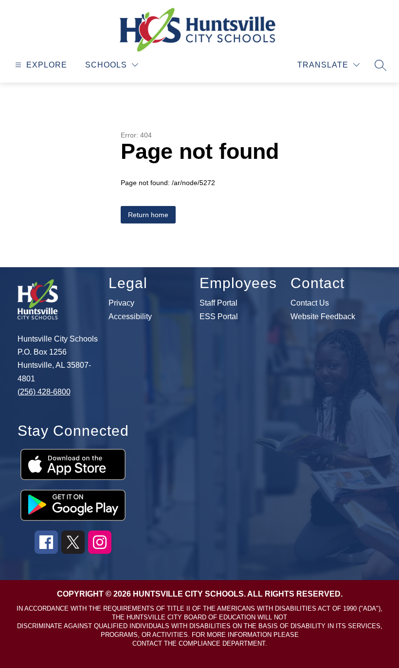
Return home (148, 215)
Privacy (121, 303)
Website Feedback (322, 317)
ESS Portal (219, 317)
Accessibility (130, 317)
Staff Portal (218, 303)
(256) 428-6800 (44, 392)
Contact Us (309, 303)
